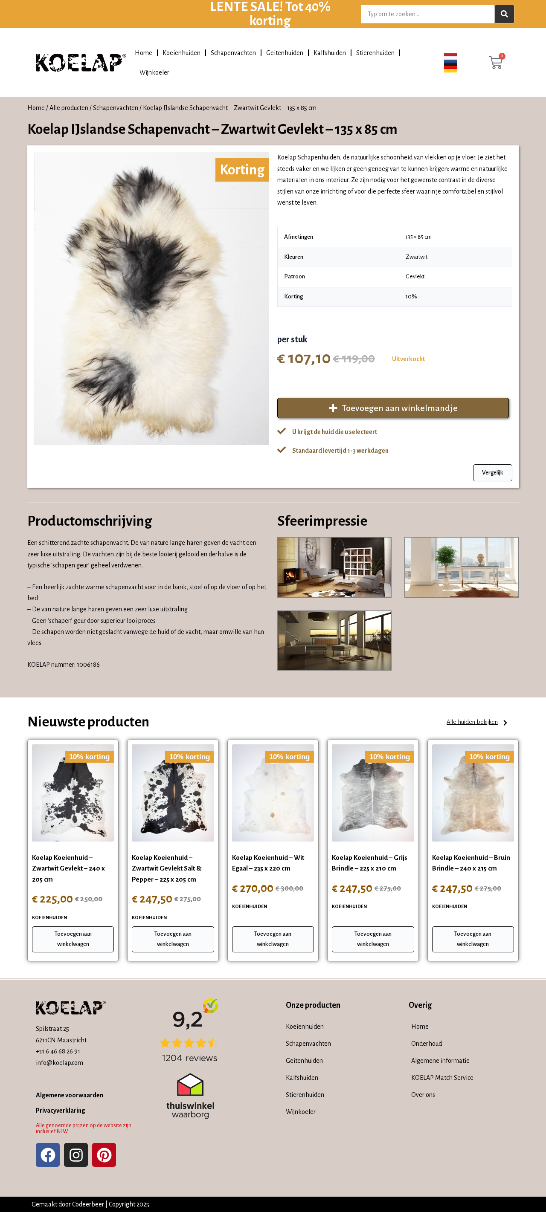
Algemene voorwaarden (69, 1095)
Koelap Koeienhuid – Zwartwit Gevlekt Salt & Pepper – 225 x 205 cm (166, 868)
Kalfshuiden (330, 52)
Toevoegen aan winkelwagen (73, 939)
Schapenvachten (233, 52)
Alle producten (68, 107)
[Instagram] (76, 1155)
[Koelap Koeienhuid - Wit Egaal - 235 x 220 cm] (273, 792)
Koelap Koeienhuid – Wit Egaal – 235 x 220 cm (268, 863)
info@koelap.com (59, 1062)
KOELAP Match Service (442, 1077)
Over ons (423, 1094)
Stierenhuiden (375, 52)
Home (143, 52)
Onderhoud (426, 1043)
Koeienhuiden (181, 52)
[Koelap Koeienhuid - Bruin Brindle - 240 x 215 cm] (473, 792)
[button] (477, 722)
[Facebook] (48, 1155)
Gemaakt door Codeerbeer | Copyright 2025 (90, 1204)
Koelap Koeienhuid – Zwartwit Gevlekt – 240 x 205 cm (68, 868)
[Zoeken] (504, 14)
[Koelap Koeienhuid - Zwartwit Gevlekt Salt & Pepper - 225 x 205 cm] (173, 792)
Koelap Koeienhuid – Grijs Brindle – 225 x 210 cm (369, 863)
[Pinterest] (104, 1155)
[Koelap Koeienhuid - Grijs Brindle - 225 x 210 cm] (373, 792)
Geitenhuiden (284, 52)
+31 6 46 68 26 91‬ (58, 1051)
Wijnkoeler (154, 72)
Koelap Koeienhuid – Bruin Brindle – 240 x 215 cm (471, 863)
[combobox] (427, 14)
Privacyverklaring (60, 1110)
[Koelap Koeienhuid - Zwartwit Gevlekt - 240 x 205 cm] (73, 792)
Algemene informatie (440, 1060)
